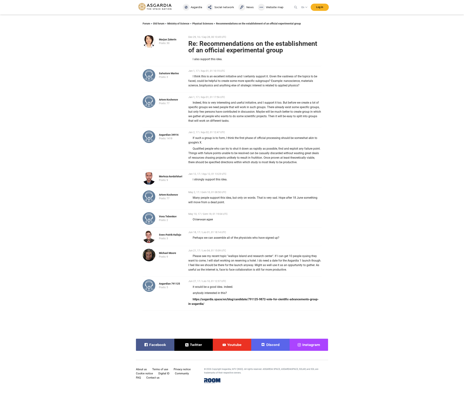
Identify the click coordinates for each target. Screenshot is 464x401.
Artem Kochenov (168, 99)
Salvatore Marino (169, 73)
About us (141, 369)
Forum (146, 23)
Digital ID (163, 373)
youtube (234, 345)
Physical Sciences (202, 23)
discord (272, 345)
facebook (157, 345)
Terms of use (160, 369)
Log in (319, 7)
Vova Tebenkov (168, 216)
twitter (196, 345)
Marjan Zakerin (167, 39)
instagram (311, 345)
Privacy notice (182, 369)
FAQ (138, 377)
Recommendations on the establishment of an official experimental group (258, 23)
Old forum (158, 23)
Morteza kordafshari (170, 176)
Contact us (153, 377)
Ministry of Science (178, 23)
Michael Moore (167, 253)
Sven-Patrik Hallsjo (170, 234)
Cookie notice (144, 373)
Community (182, 373)
